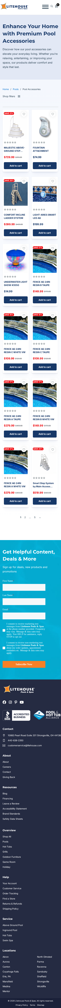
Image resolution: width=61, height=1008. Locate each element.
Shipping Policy (11, 908)
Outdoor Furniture (12, 857)
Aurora (6, 961)
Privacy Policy (22, 1005)
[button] (16, 165)
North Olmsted (44, 957)
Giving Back (9, 777)
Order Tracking (10, 893)
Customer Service (12, 888)
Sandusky (42, 971)
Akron (6, 957)
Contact (7, 772)
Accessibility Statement (15, 808)
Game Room (9, 862)
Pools (16, 89)
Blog (5, 793)
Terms (32, 1005)
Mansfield (8, 981)
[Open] (45, 6)
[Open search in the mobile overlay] (51, 6)
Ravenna (41, 966)
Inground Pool (10, 930)
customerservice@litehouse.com (25, 745)
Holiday (6, 867)
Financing (8, 798)
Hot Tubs (7, 846)
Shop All (7, 836)
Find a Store (9, 898)
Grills (5, 851)
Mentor (6, 991)
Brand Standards (11, 813)
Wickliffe (41, 986)
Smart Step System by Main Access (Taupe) (43, 486)
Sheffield (41, 976)
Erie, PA (7, 976)
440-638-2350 (15, 740)
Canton (6, 966)
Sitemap (40, 1005)
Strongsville (43, 981)
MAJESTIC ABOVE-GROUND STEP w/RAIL (14, 150)
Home (6, 89)
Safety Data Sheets (13, 819)
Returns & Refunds (12, 903)
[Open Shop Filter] (19, 96)
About (6, 762)
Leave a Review (11, 803)
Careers (7, 767)
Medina (6, 986)
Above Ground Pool (13, 925)
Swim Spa (8, 940)
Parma (40, 961)
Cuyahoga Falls (11, 971)
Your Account (10, 883)
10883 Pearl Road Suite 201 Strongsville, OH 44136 (34, 735)
